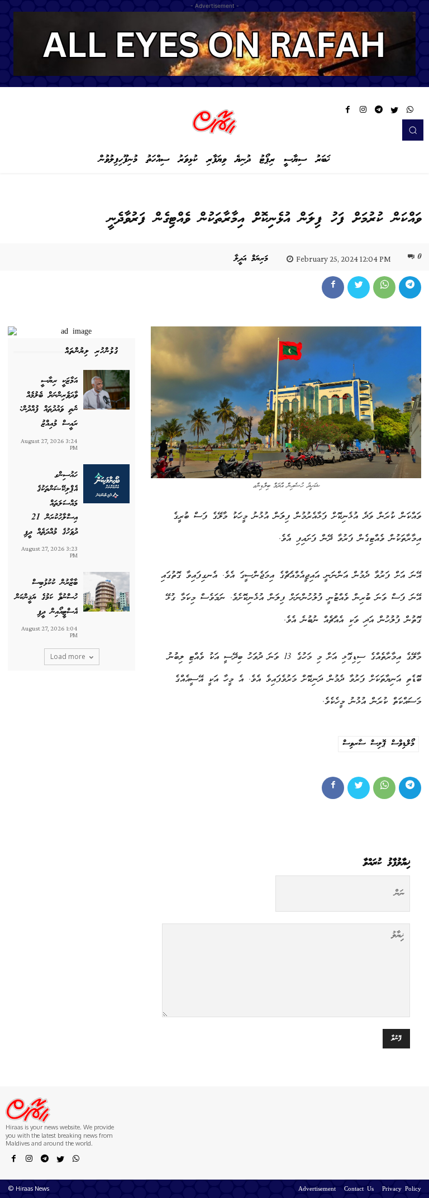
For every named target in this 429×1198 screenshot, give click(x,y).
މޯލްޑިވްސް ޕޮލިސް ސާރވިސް (378, 743)
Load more (67, 656)
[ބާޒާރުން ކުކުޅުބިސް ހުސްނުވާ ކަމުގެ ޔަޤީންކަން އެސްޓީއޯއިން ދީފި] (106, 592)
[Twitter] (394, 111)
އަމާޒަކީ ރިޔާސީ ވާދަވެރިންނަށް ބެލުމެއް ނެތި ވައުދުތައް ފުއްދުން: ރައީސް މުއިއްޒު (49, 402)
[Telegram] (379, 111)
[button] (412, 130)
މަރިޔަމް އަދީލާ (251, 259)
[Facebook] (347, 111)
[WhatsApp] (410, 111)
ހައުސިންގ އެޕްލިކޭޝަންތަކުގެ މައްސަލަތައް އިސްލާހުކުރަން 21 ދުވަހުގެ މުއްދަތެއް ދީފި (51, 504)
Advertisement (317, 1189)
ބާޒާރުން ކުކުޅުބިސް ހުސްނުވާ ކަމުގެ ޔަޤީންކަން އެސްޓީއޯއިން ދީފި (46, 597)
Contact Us (359, 1189)
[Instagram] (363, 111)
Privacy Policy (401, 1189)
